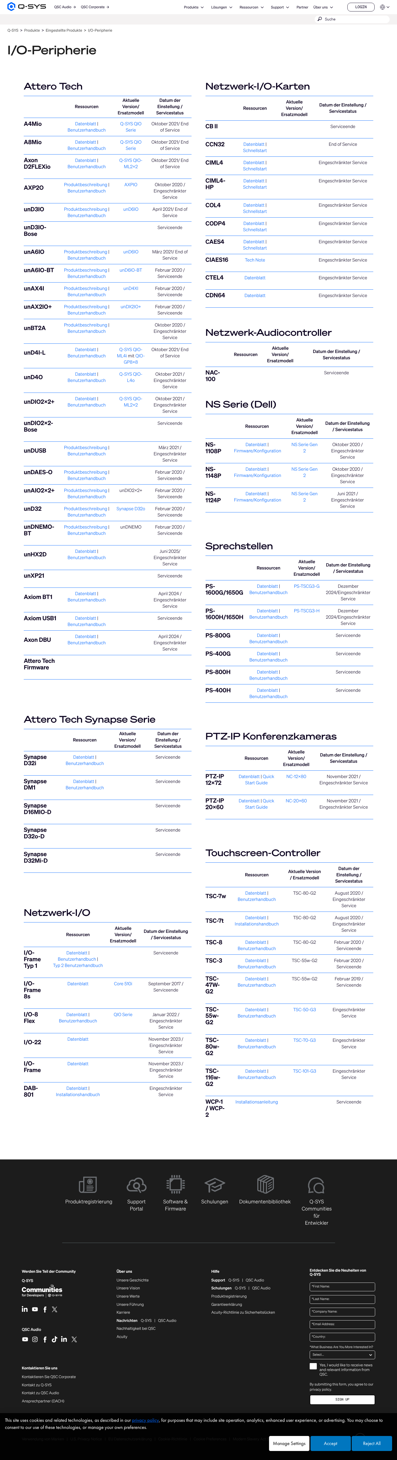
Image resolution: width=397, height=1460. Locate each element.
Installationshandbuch (78, 1094)
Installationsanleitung (256, 1102)
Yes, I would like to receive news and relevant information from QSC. (346, 1370)
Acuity (122, 1337)
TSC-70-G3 (304, 1040)
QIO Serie (123, 1014)
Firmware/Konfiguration (257, 451)
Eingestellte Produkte (64, 30)
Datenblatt (85, 124)
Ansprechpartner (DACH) (43, 1401)
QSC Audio (31, 1331)
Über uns (321, 7)
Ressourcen (249, 7)
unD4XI (130, 288)
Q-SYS (233, 1280)
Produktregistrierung (229, 1296)
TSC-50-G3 (304, 1010)
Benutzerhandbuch (87, 130)
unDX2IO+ (131, 307)
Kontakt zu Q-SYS (37, 1385)
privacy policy (320, 1389)
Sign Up (342, 1399)
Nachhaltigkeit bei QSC (136, 1328)
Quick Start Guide (259, 779)
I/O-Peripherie (100, 30)
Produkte (191, 7)
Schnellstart (255, 150)
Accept (330, 1443)
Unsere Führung (130, 1304)
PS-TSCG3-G (307, 586)
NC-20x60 (296, 801)
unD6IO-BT (131, 270)
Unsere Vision (128, 1288)
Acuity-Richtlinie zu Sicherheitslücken (243, 1312)
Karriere (123, 1312)
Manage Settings (289, 1443)
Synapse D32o (131, 509)
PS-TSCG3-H (307, 611)
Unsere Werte (128, 1296)
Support (277, 7)
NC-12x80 (296, 776)
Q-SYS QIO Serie (130, 127)
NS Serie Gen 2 (304, 447)
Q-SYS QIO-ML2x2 (130, 163)
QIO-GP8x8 (134, 359)
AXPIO (131, 185)
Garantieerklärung (226, 1304)
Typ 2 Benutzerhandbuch (78, 965)
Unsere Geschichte (133, 1280)
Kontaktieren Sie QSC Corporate (49, 1377)
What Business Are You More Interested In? (341, 1347)
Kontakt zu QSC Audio (40, 1393)
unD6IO (131, 209)
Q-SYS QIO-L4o (130, 377)
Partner (302, 7)
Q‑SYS (12, 30)
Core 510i (123, 984)
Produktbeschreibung (85, 185)
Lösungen (219, 7)
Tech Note (255, 260)
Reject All (372, 1443)
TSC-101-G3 (304, 1071)
